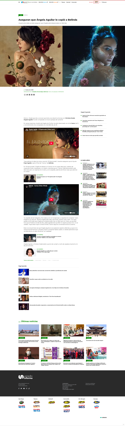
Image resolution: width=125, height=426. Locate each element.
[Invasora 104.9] (52, 402)
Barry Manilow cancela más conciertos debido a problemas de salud (48, 270)
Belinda (44, 260)
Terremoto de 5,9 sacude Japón (94, 340)
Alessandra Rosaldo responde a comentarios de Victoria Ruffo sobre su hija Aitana (52, 305)
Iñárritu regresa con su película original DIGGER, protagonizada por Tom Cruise (92, 131)
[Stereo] (66, 402)
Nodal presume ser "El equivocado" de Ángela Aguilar (49, 177)
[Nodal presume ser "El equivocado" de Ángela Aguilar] (30, 178)
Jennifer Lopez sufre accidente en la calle (41, 279)
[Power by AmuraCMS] (103, 417)
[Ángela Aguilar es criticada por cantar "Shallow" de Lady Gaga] (30, 252)
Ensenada (74, 2)
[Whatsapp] (25, 95)
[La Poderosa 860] (36, 406)
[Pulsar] (21, 406)
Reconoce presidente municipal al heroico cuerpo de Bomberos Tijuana (73, 364)
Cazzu (49, 260)
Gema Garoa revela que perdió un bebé (92, 135)
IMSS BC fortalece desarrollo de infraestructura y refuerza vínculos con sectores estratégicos (73, 341)
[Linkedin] (32, 95)
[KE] (96, 402)
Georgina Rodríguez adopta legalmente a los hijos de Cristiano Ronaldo (49, 287)
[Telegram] (34, 95)
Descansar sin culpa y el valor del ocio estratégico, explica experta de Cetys (51, 341)
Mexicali (68, 2)
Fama (50, 91)
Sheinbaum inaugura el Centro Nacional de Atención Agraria (26, 364)
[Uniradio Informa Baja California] (29, 2)
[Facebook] (29, 95)
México (26, 15)
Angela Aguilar (38, 260)
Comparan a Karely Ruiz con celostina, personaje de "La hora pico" (92, 126)
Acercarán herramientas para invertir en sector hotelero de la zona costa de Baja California (28, 341)
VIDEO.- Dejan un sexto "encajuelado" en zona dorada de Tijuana (89, 194)
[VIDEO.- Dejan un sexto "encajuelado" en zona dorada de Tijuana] (101, 194)
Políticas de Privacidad (89, 384)
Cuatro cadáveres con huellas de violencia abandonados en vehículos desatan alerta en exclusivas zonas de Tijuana (89, 167)
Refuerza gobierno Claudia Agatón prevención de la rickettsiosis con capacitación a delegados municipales (88, 204)
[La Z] (66, 410)
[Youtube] (24, 388)
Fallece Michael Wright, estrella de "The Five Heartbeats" (45, 296)
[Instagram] (26, 388)
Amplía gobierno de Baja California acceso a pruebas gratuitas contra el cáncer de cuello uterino (96, 364)
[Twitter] (27, 95)
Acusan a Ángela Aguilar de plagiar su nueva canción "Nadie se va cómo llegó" (49, 237)
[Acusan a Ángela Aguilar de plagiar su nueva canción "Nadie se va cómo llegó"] (30, 238)
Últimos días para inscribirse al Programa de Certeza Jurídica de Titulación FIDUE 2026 (89, 186)
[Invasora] (21, 402)
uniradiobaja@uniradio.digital (68, 389)
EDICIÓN (43, 2)
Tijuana (63, 2)
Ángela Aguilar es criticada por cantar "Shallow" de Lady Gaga (47, 251)
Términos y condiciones (90, 383)
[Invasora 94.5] (36, 402)
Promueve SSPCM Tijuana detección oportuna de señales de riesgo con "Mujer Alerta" (51, 364)
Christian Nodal (55, 260)
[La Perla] (96, 406)
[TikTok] (29, 388)
